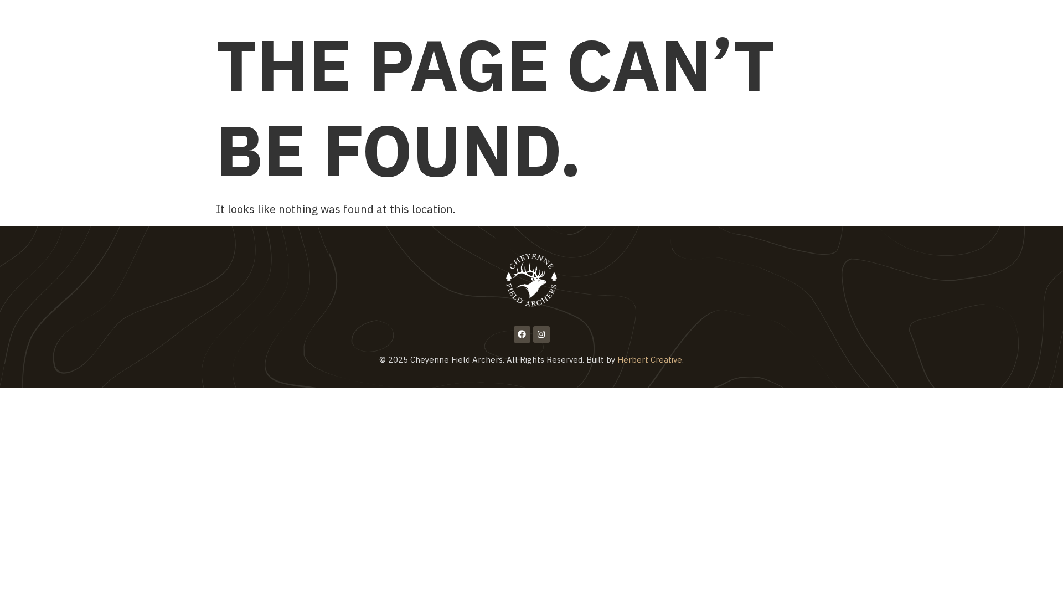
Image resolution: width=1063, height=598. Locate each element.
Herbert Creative (649, 359)
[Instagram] (541, 334)
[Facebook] (522, 334)
